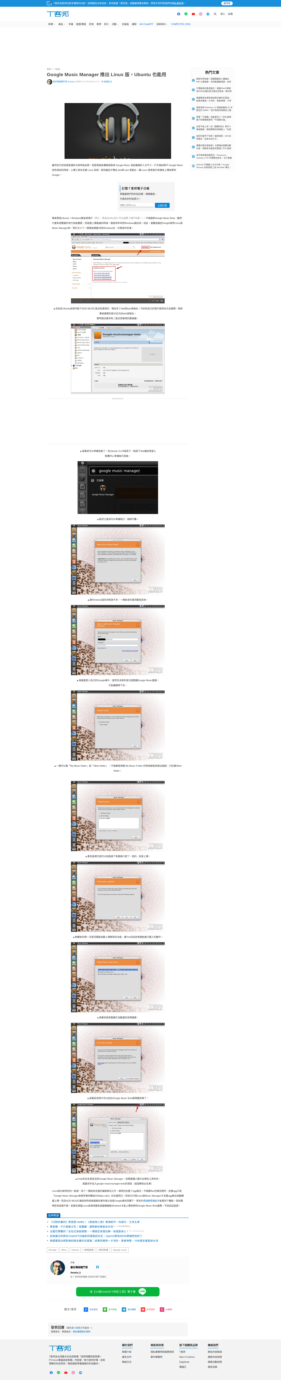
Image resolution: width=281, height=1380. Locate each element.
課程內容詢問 (215, 1357)
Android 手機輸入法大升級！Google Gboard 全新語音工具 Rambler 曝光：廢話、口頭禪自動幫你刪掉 (213, 167)
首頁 (49, 69)
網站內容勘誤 (215, 1352)
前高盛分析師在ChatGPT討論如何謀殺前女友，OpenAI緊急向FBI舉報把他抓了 (96, 1236)
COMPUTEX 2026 (180, 24)
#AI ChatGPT (146, 24)
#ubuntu (75, 1250)
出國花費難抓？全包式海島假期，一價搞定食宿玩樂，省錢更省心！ (89, 1231)
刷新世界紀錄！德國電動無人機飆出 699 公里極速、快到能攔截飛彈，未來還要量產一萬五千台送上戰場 (213, 82)
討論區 (125, 24)
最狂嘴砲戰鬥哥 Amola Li (64, 82)
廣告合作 (126, 1357)
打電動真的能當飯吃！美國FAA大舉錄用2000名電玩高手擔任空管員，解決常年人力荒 (214, 91)
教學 (99, 24)
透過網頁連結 (150, 1201)
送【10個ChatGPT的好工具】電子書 (113, 1291)
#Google (52, 1250)
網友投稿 (212, 1367)
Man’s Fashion (187, 1357)
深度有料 (161, 24)
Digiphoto (184, 1362)
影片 (106, 24)
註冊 (230, 14)
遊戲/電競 (81, 24)
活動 (114, 24)
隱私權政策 (178, 3)
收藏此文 (108, 82)
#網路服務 (89, 1250)
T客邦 (182, 1352)
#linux (64, 1250)
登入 (222, 14)
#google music (120, 1250)
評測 (91, 24)
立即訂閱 (162, 205)
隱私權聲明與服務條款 (162, 1352)
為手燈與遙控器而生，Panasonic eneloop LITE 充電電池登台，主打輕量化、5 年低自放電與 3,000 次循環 (214, 158)
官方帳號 (113, 1309)
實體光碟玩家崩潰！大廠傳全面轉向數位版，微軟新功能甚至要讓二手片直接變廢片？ (213, 148)
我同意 (227, 3)
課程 (134, 24)
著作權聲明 (156, 1357)
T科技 (57, 69)
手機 (70, 24)
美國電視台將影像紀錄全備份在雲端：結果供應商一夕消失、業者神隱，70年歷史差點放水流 (104, 1240)
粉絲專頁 (94, 1309)
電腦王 (182, 1367)
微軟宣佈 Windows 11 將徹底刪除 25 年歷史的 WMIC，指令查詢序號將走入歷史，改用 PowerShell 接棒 (214, 110)
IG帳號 (169, 1309)
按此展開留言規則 (81, 1331)
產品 (60, 24)
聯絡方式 (126, 1362)
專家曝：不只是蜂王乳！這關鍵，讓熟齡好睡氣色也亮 (81, 1226)
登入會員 (76, 1328)
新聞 (50, 24)
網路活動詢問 (215, 1362)
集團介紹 (126, 1352)
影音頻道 (151, 1309)
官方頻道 (132, 1309)
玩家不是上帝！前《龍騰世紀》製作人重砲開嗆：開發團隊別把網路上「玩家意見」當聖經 (213, 129)
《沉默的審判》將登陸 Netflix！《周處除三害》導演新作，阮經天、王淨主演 (95, 1222)
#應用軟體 (103, 1250)
